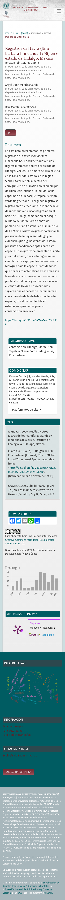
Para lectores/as (13, 726)
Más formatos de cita (25, 409)
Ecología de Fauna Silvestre (20, 755)
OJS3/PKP (49, 892)
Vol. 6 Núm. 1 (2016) (16, 33)
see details (48, 634)
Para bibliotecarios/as (17, 734)
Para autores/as (12, 730)
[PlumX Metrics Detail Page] (17, 629)
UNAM (20, 892)
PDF (10, 132)
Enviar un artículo (18, 772)
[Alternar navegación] (59, 10)
